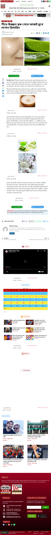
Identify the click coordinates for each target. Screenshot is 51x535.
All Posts (12, 233)
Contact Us (30, 1)
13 (23, 299)
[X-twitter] (44, 1)
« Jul (4, 311)
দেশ (2, 11)
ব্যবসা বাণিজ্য (39, 11)
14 (30, 299)
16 (42, 299)
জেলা (12, 11)
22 (36, 303)
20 (23, 303)
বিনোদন (34, 11)
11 (10, 299)
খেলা (26, 11)
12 (17, 299)
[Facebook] (42, 1)
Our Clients (23, 1)
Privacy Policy (36, 531)
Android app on (43, 515)
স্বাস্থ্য (22, 11)
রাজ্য (9, 11)
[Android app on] (39, 516)
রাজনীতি (29, 11)
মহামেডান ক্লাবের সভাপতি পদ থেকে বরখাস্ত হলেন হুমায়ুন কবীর (36, 436)
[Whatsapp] (50, 1)
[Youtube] (46, 1)
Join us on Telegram (38, 76)
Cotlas (14, 533)
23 (42, 303)
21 (30, 303)
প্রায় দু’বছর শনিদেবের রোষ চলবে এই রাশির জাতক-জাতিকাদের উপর (18, 337)
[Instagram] (48, 1)
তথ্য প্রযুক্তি (45, 11)
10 (4, 299)
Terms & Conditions (44, 531)
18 (11, 303)
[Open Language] (7, 532)
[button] (37, 33)
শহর (15, 11)
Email (28, 505)
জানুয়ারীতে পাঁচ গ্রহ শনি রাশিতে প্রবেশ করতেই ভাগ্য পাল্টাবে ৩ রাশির (40, 322)
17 (4, 303)
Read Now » (5, 440)
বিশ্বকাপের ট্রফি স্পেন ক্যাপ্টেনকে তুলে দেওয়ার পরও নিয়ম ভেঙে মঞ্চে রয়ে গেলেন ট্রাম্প (12, 461)
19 (17, 303)
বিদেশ (5, 11)
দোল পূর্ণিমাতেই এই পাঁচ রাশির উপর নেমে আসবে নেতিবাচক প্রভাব (39, 329)
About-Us (18, 1)
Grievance (35, 533)
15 (36, 299)
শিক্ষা (19, 11)
